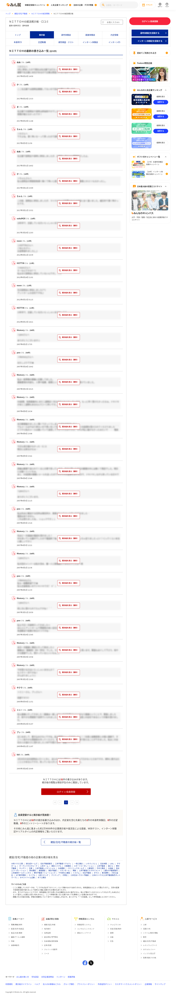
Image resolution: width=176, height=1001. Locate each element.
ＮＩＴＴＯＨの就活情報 (40, 13)
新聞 (111, 933)
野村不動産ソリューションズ (44, 873)
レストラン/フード (150, 945)
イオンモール (65, 870)
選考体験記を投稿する (150, 32)
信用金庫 (47, 933)
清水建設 (32, 870)
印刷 (12, 941)
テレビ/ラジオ (115, 925)
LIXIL (112, 863)
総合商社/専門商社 (51, 937)
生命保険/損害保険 (51, 941)
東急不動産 (52, 870)
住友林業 (103, 863)
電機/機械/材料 (16, 925)
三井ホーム (44, 866)
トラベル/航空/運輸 (150, 933)
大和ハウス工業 (17, 863)
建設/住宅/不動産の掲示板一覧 (66, 842)
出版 (111, 937)
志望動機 (42, 42)
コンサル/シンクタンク (85, 929)
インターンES (114, 42)
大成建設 (61, 868)
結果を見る (161, 96)
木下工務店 (42, 877)
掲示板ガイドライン (24, 984)
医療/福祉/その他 (149, 958)
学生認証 (35, 976)
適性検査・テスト (66, 42)
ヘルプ (37, 984)
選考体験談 (66, 34)
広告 (111, 941)
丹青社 (65, 875)
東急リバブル (56, 866)
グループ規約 (69, 984)
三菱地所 (90, 868)
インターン (60, 976)
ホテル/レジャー (149, 949)
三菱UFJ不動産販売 (110, 870)
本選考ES (18, 42)
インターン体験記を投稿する (150, 40)
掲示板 (42, 34)
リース (46, 954)
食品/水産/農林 (16, 933)
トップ (8, 13)
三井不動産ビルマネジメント (89, 870)
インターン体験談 (90, 42)
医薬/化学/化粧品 (17, 929)
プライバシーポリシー (86, 984)
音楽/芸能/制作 (115, 929)
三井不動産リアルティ (63, 863)
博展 (74, 870)
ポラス (96, 873)
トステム (76, 873)
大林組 (110, 868)
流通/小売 (146, 929)
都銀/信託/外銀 (49, 925)
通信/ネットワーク (84, 933)
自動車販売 (15, 945)
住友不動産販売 (46, 863)
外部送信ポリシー (105, 984)
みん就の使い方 (22, 976)
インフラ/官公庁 (149, 954)
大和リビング (43, 875)
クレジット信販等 (50, 949)
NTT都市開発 (21, 875)
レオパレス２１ (91, 863)
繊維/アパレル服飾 (18, 937)
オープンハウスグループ (28, 866)
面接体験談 (90, 34)
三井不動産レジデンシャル (45, 868)
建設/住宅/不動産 (20, 13)
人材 (144, 925)
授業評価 (71, 976)
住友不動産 (87, 873)
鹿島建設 (42, 870)
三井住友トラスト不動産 (80, 875)
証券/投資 (47, 945)
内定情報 (114, 34)
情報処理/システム (84, 925)
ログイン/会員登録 (66, 791)
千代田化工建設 (64, 873)
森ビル (110, 866)
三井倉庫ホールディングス (21, 873)
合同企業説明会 (47, 976)
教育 (144, 937)
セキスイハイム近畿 (27, 877)
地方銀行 (47, 929)
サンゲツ (22, 868)
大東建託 (67, 866)
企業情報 (148, 984)
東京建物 (105, 873)
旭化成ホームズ (31, 863)
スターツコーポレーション (84, 866)
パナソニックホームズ (76, 868)
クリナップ (55, 875)
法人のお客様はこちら (52, 984)
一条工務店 (78, 863)
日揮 (30, 868)
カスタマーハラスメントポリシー (128, 984)
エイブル (32, 875)
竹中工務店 (101, 868)
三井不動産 (101, 866)
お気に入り (113, 22)
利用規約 (9, 984)
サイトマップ (160, 984)
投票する (160, 102)
